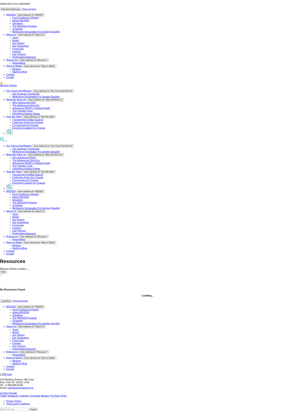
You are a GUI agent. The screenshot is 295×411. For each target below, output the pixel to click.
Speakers (17, 23)
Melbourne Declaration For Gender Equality (36, 31)
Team (15, 37)
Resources (12, 60)
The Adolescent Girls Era (25, 105)
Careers (16, 51)
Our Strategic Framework (25, 94)
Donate (10, 77)
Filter (3, 272)
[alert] (147, 6)
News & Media (14, 66)
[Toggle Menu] (6, 141)
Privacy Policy (14, 401)
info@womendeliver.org (20, 388)
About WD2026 (20, 20)
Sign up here (29, 9)
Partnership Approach (24, 57)
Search (33, 409)
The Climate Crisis (22, 111)
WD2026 (11, 15)
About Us (11, 34)
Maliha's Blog (19, 71)
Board (15, 40)
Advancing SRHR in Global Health (31, 108)
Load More (6, 301)
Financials (18, 48)
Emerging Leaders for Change (28, 128)
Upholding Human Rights (26, 113)
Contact (10, 74)
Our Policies (19, 54)
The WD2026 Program (24, 26)
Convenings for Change (25, 125)
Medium (16, 69)
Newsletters (18, 63)
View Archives (20, 301)
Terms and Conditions (18, 404)
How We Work (14, 116)
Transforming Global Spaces (27, 119)
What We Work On (16, 99)
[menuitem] (150, 23)
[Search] (9, 132)
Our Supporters (20, 46)
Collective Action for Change (27, 122)
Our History (18, 43)
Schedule (17, 29)
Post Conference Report (25, 18)
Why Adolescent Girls (24, 102)
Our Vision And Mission (19, 91)
